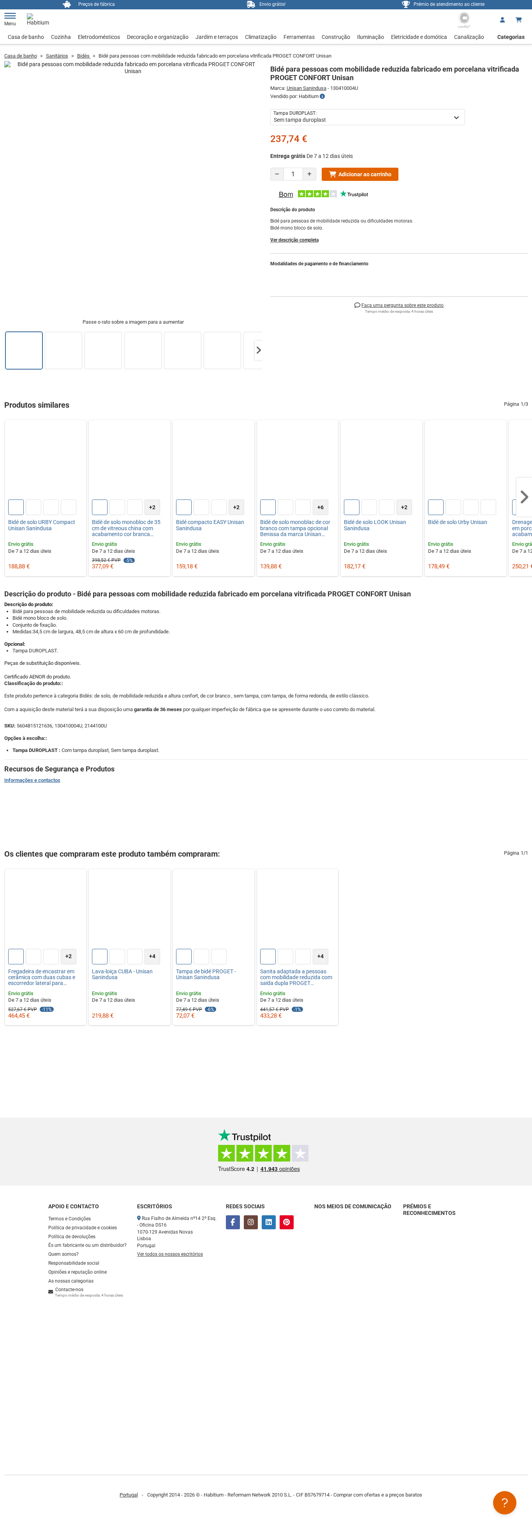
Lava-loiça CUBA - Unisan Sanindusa (122, 974)
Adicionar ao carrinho (364, 174)
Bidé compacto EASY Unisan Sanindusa (210, 525)
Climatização (261, 37)
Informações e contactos (32, 780)
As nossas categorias (70, 1281)
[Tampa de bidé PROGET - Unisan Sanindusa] (213, 909)
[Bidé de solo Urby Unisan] (465, 460)
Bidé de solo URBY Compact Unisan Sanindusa (41, 525)
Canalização (469, 37)
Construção (336, 37)
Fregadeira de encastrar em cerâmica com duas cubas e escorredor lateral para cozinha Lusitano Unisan (41, 978)
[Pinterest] (287, 1222)
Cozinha (61, 37)
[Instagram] (251, 1222)
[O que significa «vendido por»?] (322, 96)
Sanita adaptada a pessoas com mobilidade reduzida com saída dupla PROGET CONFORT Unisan (296, 978)
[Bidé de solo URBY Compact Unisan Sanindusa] (45, 460)
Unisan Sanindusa (306, 88)
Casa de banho (26, 37)
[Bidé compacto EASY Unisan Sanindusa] (213, 460)
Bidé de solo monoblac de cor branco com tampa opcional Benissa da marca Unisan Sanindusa (295, 528)
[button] (258, 350)
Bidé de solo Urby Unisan (457, 522)
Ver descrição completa (294, 240)
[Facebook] (233, 1222)
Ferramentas (299, 37)
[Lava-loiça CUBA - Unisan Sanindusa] (129, 909)
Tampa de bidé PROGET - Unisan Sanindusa (206, 974)
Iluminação (370, 37)
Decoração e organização (157, 37)
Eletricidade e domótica (419, 37)
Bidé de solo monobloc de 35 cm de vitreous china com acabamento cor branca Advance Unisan (126, 528)
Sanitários (57, 56)
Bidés (84, 56)
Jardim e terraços (217, 37)
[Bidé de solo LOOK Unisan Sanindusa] (381, 460)
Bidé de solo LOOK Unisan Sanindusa (375, 525)
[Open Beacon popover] (504, 1502)
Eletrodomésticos (99, 37)
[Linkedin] (269, 1222)
